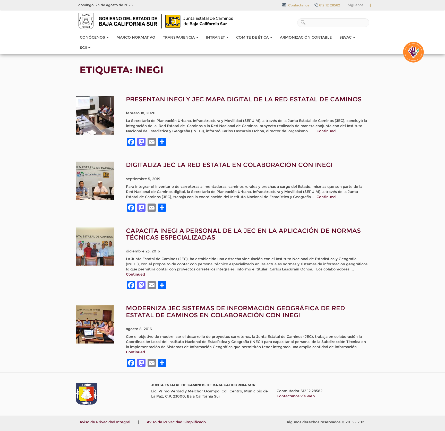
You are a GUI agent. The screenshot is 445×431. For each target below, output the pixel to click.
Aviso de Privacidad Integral (105, 422)
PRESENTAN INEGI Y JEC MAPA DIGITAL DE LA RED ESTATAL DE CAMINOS (244, 99)
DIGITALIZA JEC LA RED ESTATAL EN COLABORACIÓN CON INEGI (229, 165)
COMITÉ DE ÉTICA (253, 37)
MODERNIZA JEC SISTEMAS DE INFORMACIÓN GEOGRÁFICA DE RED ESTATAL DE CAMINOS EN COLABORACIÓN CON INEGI (235, 311)
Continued (326, 131)
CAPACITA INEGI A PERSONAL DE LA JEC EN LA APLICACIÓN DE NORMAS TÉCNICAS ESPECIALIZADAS (243, 234)
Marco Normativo (135, 37)
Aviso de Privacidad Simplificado (176, 422)
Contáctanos (298, 5)
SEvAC (346, 37)
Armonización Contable (306, 37)
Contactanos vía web (296, 396)
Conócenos (93, 37)
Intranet (216, 37)
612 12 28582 (329, 5)
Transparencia (179, 37)
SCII (84, 47)
